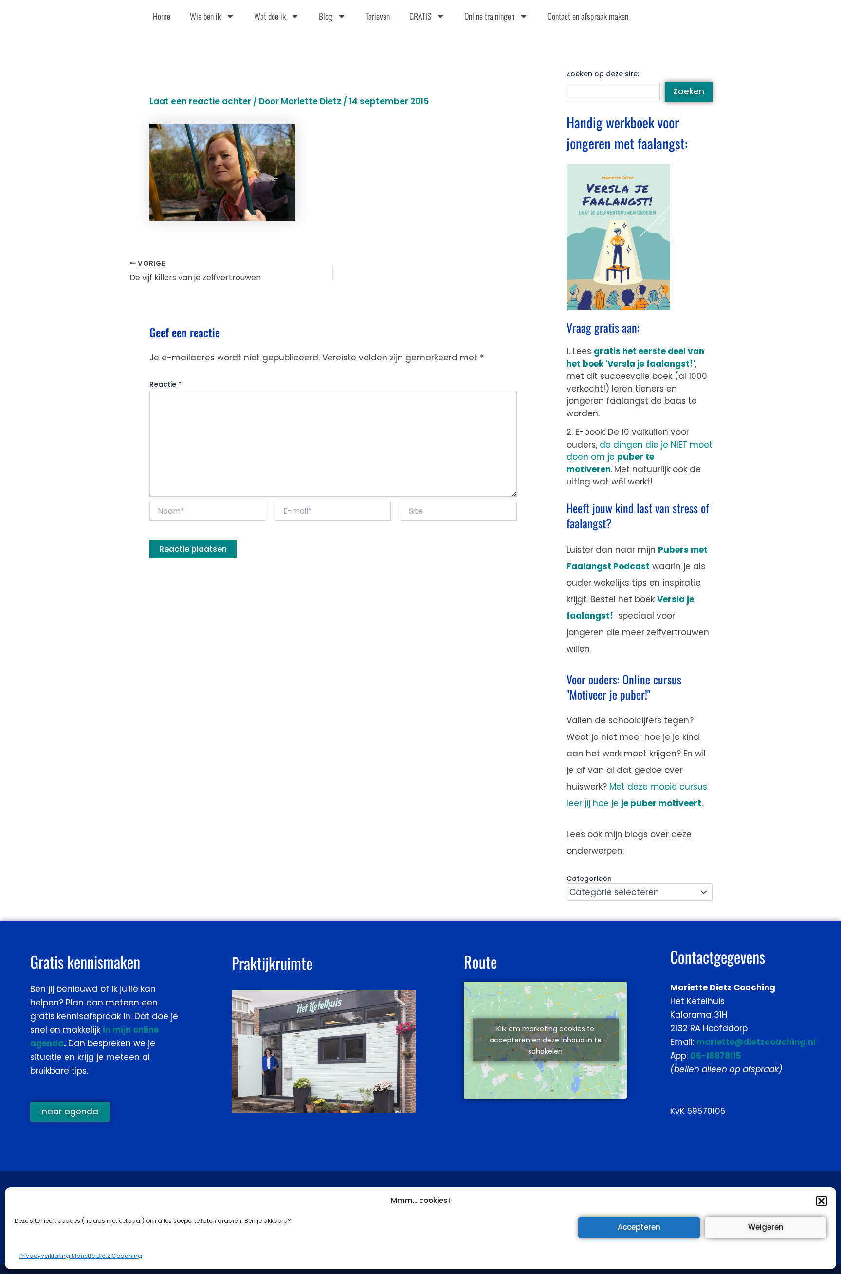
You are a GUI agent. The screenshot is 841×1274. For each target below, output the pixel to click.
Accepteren (639, 1227)
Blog (325, 16)
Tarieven (378, 16)
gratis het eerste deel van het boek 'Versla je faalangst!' (635, 357)
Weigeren (766, 1227)
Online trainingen (489, 16)
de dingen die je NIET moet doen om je (640, 457)
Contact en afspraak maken (588, 16)
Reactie (165, 384)
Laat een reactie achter (200, 101)
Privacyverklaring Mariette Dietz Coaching (80, 1256)
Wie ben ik (205, 16)
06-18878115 (715, 1055)
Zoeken (688, 91)
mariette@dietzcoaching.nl (756, 1042)
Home (161, 16)
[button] (821, 1201)
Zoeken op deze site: (603, 74)
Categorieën (589, 878)
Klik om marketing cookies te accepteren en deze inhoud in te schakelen (546, 1040)
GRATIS (420, 16)
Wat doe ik (270, 16)
